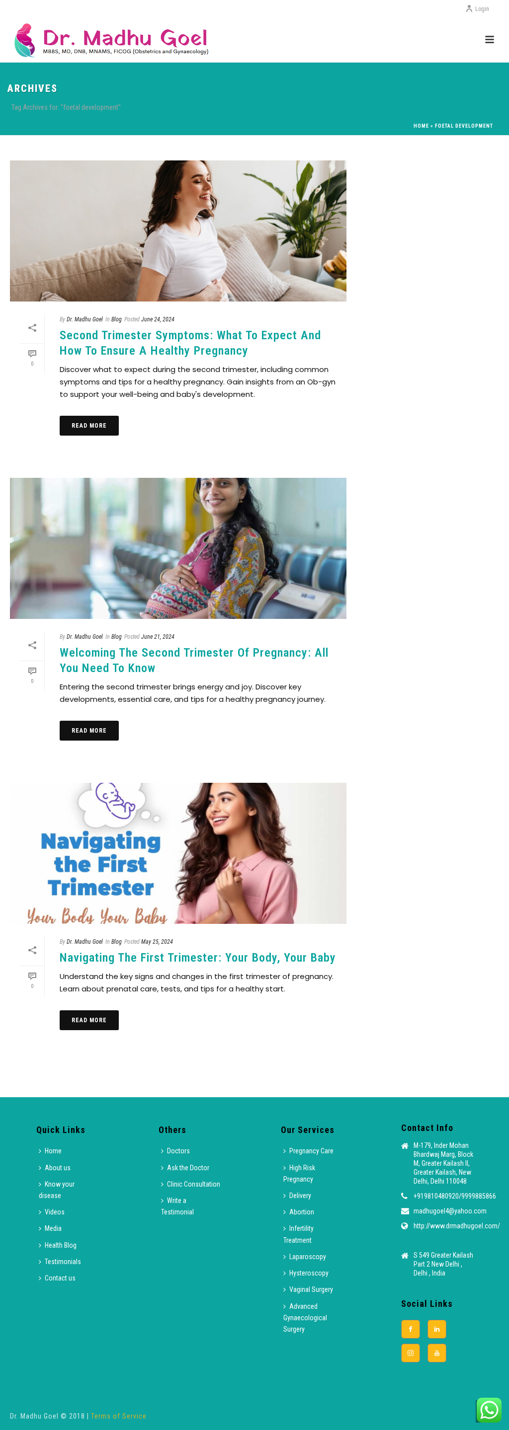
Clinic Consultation (193, 1184)
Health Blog (61, 1245)
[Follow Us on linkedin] (436, 1329)
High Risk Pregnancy (299, 1173)
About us (58, 1168)
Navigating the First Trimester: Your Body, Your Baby (198, 958)
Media (53, 1228)
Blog (116, 319)
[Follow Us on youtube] (436, 1353)
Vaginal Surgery (311, 1289)
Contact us (60, 1278)
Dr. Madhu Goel (85, 319)
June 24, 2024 (157, 319)
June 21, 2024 (157, 636)
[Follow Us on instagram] (410, 1353)
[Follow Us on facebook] (410, 1329)
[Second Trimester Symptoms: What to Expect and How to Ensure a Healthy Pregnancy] (178, 230)
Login (482, 8)
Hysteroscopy (309, 1273)
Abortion (301, 1212)
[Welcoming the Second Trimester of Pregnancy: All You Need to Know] (178, 548)
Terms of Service (119, 1416)
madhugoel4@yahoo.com (450, 1211)
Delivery (300, 1196)
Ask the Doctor (188, 1168)
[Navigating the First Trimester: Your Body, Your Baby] (178, 853)
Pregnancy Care (311, 1151)
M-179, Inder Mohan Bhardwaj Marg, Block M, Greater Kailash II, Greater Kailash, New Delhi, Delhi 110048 (443, 1163)
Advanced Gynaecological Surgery (305, 1317)
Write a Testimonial (177, 1206)
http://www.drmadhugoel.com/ (457, 1226)
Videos (55, 1212)
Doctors (178, 1151)
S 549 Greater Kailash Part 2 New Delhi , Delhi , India (443, 1264)
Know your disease (57, 1190)
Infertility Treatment (298, 1234)
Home (421, 126)
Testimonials (63, 1262)
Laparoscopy (307, 1257)
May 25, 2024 (157, 941)
